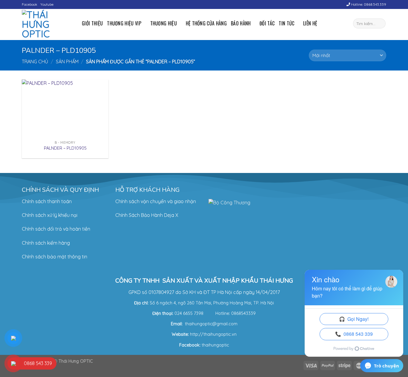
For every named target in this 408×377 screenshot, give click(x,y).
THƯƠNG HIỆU (163, 23)
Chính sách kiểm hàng (46, 243)
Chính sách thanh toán (47, 201)
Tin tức (286, 23)
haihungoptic (216, 345)
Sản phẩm (67, 62)
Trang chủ (35, 62)
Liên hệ (310, 23)
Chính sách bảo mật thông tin (54, 257)
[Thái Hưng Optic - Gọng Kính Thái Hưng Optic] (47, 24)
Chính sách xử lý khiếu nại (49, 215)
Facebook (29, 4)
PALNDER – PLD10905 (65, 148)
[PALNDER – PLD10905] (65, 108)
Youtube (46, 4)
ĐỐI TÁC (267, 23)
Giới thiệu (92, 23)
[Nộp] (380, 24)
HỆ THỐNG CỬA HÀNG (206, 23)
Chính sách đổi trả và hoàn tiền (56, 229)
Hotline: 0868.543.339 (368, 4)
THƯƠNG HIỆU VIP (124, 23)
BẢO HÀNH (241, 23)
